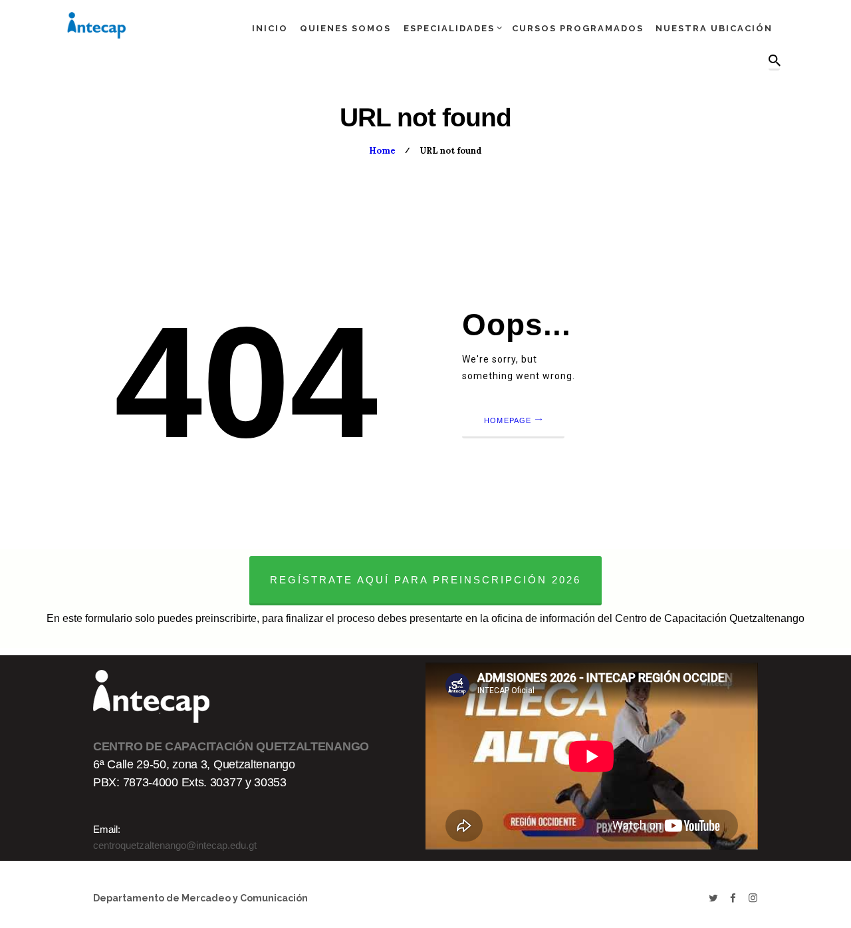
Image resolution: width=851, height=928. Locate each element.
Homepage (508, 420)
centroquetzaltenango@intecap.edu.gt (175, 845)
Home (382, 150)
